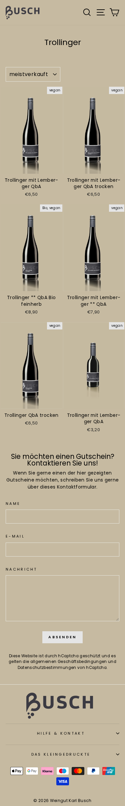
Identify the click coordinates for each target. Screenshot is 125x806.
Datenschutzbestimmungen (47, 667)
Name (13, 503)
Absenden (62, 637)
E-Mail (15, 536)
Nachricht (21, 569)
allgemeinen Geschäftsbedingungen (68, 661)
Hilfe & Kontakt (61, 733)
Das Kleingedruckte (61, 754)
